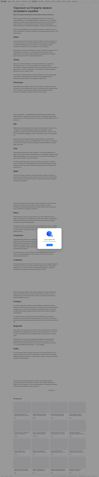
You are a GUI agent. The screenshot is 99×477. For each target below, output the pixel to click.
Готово (49, 245)
